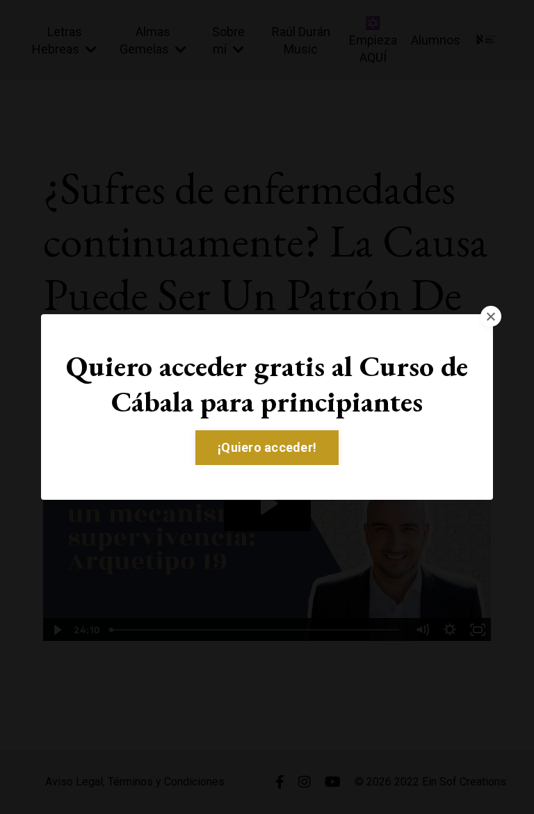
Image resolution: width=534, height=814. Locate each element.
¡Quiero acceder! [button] (267, 447)
